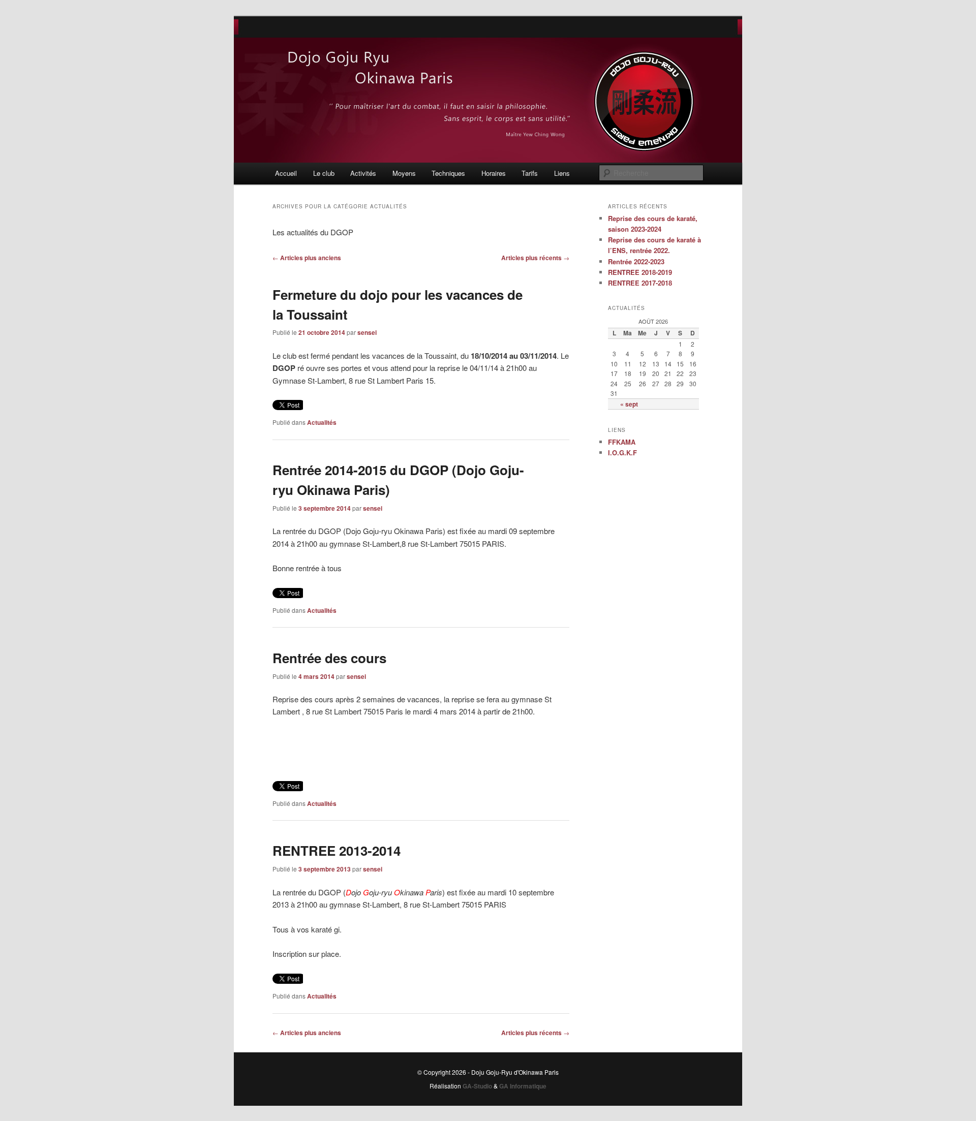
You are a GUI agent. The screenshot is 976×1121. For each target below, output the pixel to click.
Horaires (493, 173)
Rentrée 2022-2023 (636, 261)
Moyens (404, 173)
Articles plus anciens (306, 257)
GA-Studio (477, 1086)
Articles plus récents (535, 257)
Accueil (286, 173)
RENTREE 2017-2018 (640, 283)
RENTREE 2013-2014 (336, 850)
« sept (629, 404)
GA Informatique (522, 1086)
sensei (367, 332)
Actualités (322, 422)
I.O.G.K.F (622, 452)
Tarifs (530, 173)
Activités (363, 173)
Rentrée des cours (329, 657)
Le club (323, 173)
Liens (562, 173)
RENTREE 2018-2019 (640, 272)
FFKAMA (621, 442)
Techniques (448, 173)
